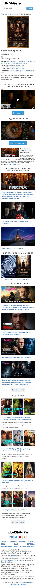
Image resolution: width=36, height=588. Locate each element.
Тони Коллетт (30, 61)
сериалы (31, 541)
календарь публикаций (9, 546)
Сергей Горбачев (7, 562)
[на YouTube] (20, 537)
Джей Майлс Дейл (17, 71)
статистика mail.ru (27, 546)
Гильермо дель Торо (17, 66)
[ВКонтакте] (11, 537)
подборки (30, 544)
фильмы (22, 541)
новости (13, 541)
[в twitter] (16, 537)
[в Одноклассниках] (24, 537)
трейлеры (4, 541)
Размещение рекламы (18, 584)
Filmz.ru (15, 555)
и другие (24, 63)
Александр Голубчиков (14, 560)
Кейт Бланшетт (6, 63)
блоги (3, 544)
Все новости (18, 390)
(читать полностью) (15, 164)
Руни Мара (21, 61)
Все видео (18, 113)
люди (16, 544)
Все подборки (18, 522)
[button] (33, 130)
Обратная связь (27, 582)
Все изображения (18, 143)
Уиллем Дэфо (16, 63)
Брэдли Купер (12, 61)
